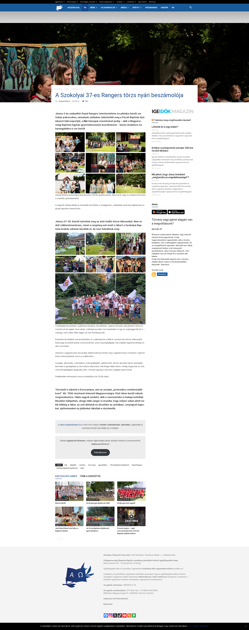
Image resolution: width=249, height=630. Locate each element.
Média (124, 7)
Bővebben (162, 274)
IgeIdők (164, 7)
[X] (115, 615)
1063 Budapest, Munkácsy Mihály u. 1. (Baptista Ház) (153, 555)
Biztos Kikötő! (60, 503)
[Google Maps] (134, 615)
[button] (191, 7)
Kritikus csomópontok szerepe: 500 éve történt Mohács (172, 149)
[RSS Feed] (129, 615)
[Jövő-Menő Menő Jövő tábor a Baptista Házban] (69, 516)
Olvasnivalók (108, 7)
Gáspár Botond (64, 101)
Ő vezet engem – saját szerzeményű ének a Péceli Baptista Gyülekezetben (128, 530)
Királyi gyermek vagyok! (126, 503)
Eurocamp (92, 465)
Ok (190, 626)
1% (85, 7)
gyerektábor (102, 465)
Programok (151, 7)
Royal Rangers (137, 465)
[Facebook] (106, 615)
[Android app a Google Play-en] (160, 213)
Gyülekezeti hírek (62, 500)
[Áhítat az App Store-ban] (176, 213)
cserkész (82, 465)
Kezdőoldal (74, 7)
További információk (201, 626)
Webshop (152, 2)
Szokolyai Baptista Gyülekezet (67, 468)
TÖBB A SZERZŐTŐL (90, 476)
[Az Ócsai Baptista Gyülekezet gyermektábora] (100, 516)
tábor (82, 468)
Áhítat (136, 7)
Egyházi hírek (60, 525)
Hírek (92, 7)
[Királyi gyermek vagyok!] (131, 491)
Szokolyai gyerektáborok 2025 (98, 503)
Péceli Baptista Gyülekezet (119, 465)
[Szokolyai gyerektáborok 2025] (100, 491)
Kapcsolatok (142, 2)
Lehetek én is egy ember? (165, 126)
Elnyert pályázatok (105, 2)
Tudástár (119, 2)
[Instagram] (110, 615)
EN (173, 7)
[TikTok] (120, 615)
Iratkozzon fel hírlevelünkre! (115, 599)
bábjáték (73, 465)
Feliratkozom (100, 452)
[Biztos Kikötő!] (69, 491)
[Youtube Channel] (124, 615)
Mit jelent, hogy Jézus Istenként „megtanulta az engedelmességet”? (170, 176)
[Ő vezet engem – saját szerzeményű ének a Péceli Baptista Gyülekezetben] (131, 516)
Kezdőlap (58, 89)
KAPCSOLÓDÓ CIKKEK (66, 476)
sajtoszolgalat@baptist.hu (70, 425)
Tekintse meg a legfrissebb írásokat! (172, 120)
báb (65, 465)
